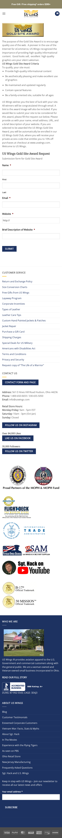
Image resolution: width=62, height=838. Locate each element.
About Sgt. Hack (10, 734)
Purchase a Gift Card (13, 331)
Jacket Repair (9, 326)
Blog (4, 711)
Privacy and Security (13, 359)
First (4, 179)
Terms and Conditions (14, 354)
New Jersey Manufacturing (16, 762)
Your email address (12, 791)
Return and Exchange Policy (17, 281)
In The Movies (9, 739)
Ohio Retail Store (11, 756)
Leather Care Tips (11, 315)
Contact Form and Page (20, 382)
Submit (9, 248)
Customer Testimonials (14, 717)
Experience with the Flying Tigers (19, 745)
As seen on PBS (10, 750)
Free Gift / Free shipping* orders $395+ (31, 4)
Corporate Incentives (13, 303)
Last (4, 192)
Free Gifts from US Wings (15, 292)
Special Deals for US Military (17, 343)
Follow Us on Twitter (19, 451)
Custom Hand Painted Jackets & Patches (24, 320)
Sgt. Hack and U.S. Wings (15, 773)
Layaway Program (11, 298)
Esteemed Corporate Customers (19, 723)
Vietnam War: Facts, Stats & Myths (20, 728)
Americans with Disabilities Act (18, 348)
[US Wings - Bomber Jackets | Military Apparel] (31, 14)
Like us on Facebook (18, 438)
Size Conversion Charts (14, 287)
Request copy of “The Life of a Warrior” (23, 365)
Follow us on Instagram (21, 425)
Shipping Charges (11, 337)
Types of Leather (11, 309)
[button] (4, 13)
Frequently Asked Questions (17, 767)
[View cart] (57, 13)
